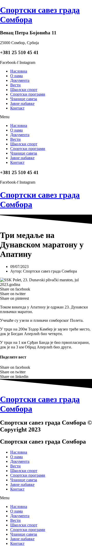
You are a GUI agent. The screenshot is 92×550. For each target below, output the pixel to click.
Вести (15, 85)
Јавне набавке (22, 103)
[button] (46, 117)
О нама (16, 76)
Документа (19, 80)
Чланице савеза (23, 99)
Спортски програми (27, 94)
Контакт (17, 108)
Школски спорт (23, 89)
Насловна (18, 71)
